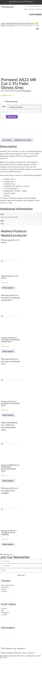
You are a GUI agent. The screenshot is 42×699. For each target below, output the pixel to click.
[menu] (37, 28)
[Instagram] (27, 18)
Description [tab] (7, 140)
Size (3, 106)
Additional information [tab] (22, 140)
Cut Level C (11, 25)
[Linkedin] (33, 18)
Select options (8, 288)
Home (3, 23)
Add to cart (12, 117)
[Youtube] (39, 18)
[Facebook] (22, 18)
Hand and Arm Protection (15, 23)
